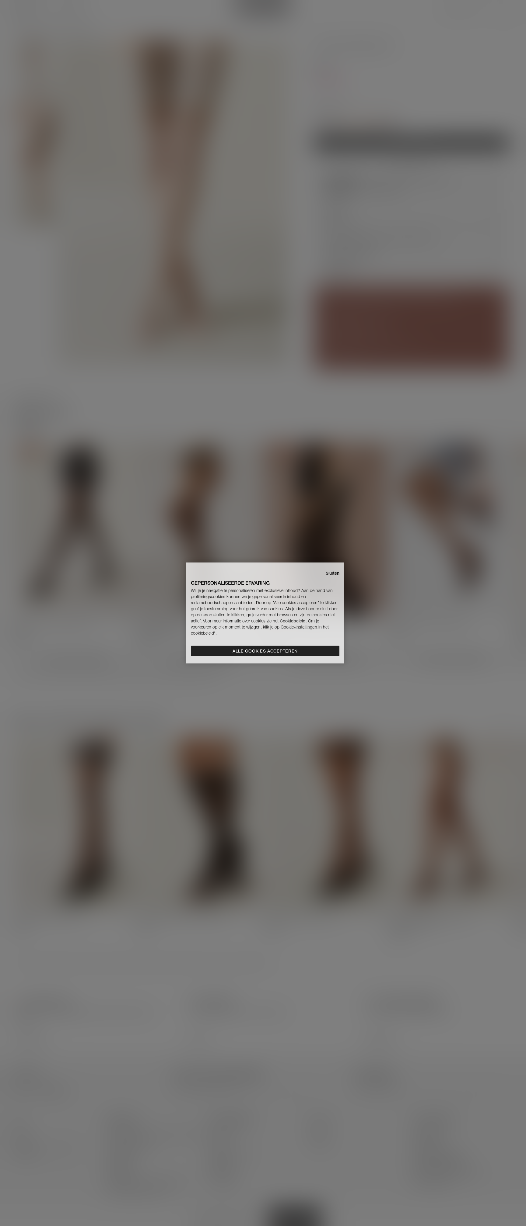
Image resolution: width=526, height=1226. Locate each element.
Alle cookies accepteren (265, 651)
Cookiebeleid (293, 621)
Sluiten (332, 573)
